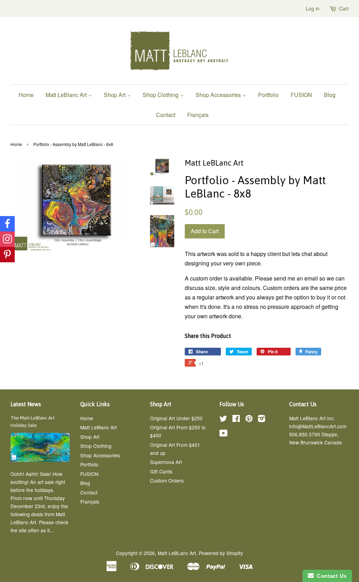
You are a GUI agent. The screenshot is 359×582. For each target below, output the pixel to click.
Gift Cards (161, 471)
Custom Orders (167, 480)
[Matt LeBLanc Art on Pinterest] (249, 419)
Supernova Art (166, 461)
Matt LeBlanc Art (67, 95)
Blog (330, 95)
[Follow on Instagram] (7, 239)
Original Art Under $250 (176, 418)
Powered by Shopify (221, 552)
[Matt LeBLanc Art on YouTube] (223, 434)
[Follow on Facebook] (7, 223)
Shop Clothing (161, 95)
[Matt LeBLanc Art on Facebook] (236, 419)
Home (26, 95)
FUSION (301, 95)
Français (198, 115)
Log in (312, 8)
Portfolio (268, 95)
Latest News (26, 404)
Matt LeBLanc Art (177, 552)
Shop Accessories (219, 95)
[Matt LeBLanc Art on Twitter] (223, 419)
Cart (343, 8)
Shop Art (115, 95)
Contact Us (330, 576)
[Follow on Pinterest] (7, 254)
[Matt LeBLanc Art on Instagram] (261, 419)
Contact (165, 115)
